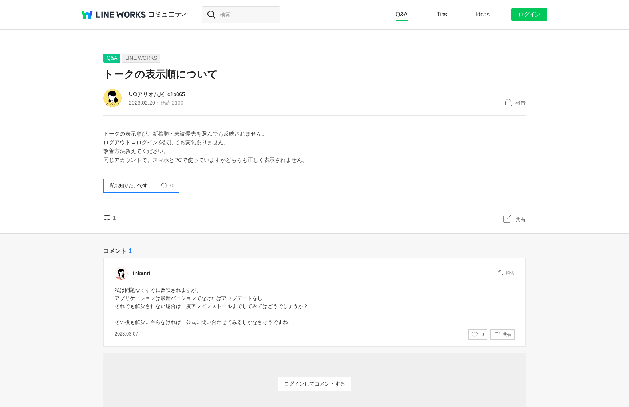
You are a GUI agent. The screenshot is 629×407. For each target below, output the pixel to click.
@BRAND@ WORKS (114, 15)
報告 (520, 103)
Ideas (483, 14)
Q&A (402, 14)
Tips (442, 14)
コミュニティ (168, 14)
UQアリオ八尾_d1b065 (157, 94)
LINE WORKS (141, 58)
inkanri (141, 273)
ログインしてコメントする (314, 384)
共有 (520, 219)
